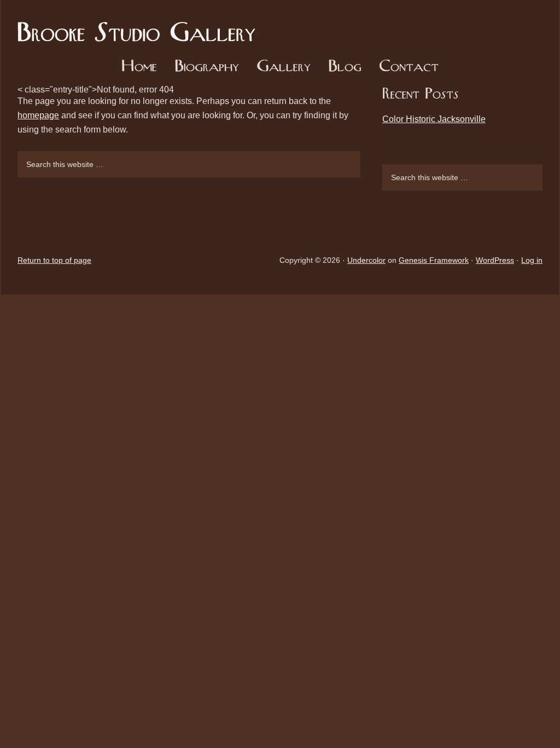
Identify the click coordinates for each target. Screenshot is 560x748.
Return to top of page (54, 260)
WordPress (495, 260)
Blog (344, 67)
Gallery (283, 67)
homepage (38, 115)
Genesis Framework (434, 260)
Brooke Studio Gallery (141, 24)
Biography (206, 67)
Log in (531, 260)
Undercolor (366, 260)
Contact (409, 67)
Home (139, 67)
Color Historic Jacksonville (434, 119)
